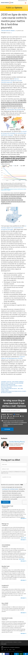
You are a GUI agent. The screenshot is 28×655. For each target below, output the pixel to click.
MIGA (10, 649)
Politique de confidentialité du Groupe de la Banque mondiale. (15, 424)
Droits (2, 642)
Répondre (23, 518)
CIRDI (14, 649)
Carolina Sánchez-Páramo (8, 30)
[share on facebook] (7, 654)
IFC (7, 649)
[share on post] (11, 654)
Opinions (18, 8)
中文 (23, 416)
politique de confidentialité (10, 489)
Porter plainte (3, 644)
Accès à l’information (9, 642)
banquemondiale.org (22, 0)
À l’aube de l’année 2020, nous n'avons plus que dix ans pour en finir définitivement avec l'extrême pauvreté (12, 58)
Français (9, 32)
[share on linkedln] (16, 654)
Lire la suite (23, 538)
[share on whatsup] (21, 654)
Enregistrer (6, 502)
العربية (10, 416)
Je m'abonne (7, 429)
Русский (17, 416)
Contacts (19, 642)
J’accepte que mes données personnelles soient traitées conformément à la (15, 423)
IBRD (2, 649)
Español (5, 416)
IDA (5, 649)
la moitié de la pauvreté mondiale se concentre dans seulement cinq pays (13, 133)
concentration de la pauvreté (14, 109)
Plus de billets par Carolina (16, 448)
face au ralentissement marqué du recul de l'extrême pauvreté (11, 80)
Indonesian (11, 418)
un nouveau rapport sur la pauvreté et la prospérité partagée (13, 227)
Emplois (15, 642)
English (11, 414)
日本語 (4, 418)
